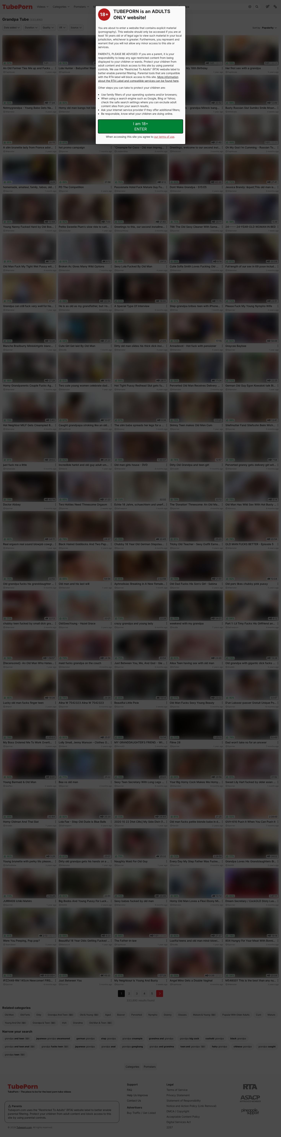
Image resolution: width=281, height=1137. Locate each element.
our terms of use (164, 136)
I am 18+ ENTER (140, 126)
